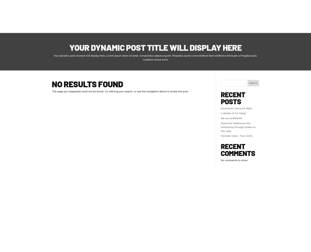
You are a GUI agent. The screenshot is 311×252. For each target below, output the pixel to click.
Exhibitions (156, 16)
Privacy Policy (60, 237)
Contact (206, 16)
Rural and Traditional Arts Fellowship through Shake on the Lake (238, 127)
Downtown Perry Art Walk (236, 108)
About (139, 16)
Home (126, 16)
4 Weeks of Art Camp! (233, 113)
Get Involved (226, 16)
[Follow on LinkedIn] (69, 201)
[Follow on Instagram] (76, 201)
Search (253, 83)
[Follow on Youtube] (61, 201)
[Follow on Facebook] (54, 201)
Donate (250, 16)
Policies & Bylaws (82, 237)
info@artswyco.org (118, 217)
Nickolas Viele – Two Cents (237, 135)
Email (220, 200)
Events (172, 16)
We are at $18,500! (231, 118)
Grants (190, 16)
